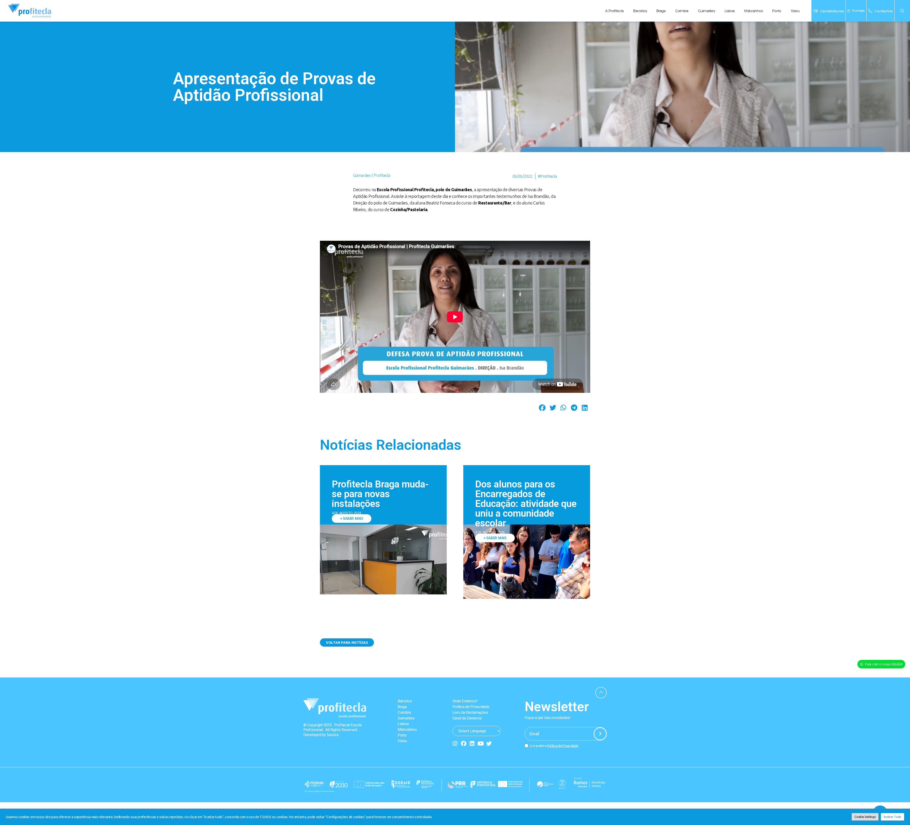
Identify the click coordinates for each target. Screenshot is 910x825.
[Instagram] (455, 743)
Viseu (795, 11)
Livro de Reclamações (470, 712)
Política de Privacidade (470, 706)
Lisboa (729, 11)
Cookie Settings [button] (865, 816)
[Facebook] (463, 743)
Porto (776, 11)
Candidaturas (832, 11)
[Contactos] (870, 11)
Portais (858, 10)
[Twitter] (489, 743)
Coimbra (681, 11)
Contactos (883, 11)
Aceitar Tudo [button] (892, 816)
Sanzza (333, 734)
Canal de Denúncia (467, 718)
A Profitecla (614, 11)
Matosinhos (753, 11)
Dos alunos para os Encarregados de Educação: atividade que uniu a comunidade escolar (526, 504)
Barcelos (640, 11)
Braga (661, 11)
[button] (902, 11)
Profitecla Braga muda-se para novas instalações (380, 494)
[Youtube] (480, 743)
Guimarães (706, 11)
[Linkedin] (472, 743)
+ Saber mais (351, 518)
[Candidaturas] (815, 11)
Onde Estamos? (465, 701)
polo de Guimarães (454, 189)
